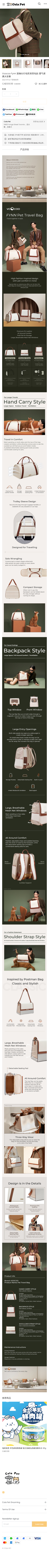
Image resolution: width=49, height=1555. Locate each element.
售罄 (24, 101)
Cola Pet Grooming (11, 1502)
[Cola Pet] (16, 4)
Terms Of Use (8, 1509)
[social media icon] (3, 1492)
